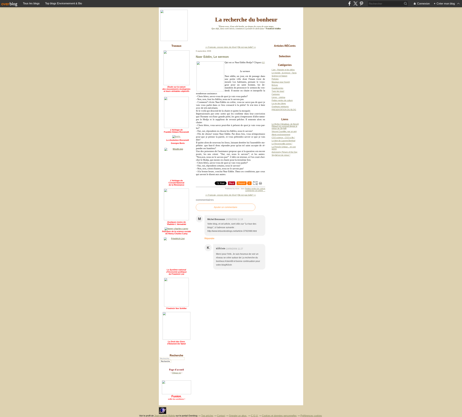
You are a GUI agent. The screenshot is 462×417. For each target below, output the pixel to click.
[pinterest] (361, 3)
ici (263, 62)
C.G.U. (254, 415)
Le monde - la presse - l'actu (284, 73)
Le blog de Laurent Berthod (283, 141)
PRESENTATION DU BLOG (284, 109)
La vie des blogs (279, 103)
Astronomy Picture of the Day (284, 152)
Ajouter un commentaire (225, 207)
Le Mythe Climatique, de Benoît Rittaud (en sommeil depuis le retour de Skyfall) (285, 126)
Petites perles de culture (255, 189)
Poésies (275, 79)
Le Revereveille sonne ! (282, 144)
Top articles (207, 415)
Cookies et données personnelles (279, 415)
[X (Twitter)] (355, 3)
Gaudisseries (277, 88)
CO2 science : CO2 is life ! (283, 137)
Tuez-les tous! (278, 91)
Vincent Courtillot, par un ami (284, 131)
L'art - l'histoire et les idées (283, 70)
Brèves (275, 85)
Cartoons (276, 94)
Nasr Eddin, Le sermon (212, 56)
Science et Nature (279, 76)
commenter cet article (254, 191)
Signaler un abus (238, 415)
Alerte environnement (281, 134)
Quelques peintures (280, 106)
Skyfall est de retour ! (281, 155)
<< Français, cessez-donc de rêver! (221, 47)
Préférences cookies (311, 415)
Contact (221, 415)
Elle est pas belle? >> (246, 47)
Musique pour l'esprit (281, 82)
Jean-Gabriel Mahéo (164, 415)
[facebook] (349, 3)
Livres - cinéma (278, 97)
